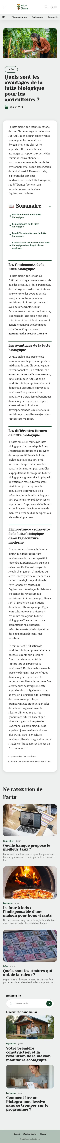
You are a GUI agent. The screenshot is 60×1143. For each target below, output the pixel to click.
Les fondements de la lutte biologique (26, 216)
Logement (7, 903)
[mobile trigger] (5, 7)
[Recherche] (46, 7)
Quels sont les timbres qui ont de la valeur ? (27, 973)
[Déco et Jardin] (22, 7)
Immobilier (8, 841)
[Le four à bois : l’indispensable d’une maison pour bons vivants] (30, 882)
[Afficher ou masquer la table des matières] (46, 206)
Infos (11, 69)
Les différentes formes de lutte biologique (29, 234)
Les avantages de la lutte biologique (25, 225)
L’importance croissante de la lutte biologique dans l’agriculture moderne (31, 245)
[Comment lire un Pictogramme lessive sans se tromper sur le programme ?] (30, 1077)
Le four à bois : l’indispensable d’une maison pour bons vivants (27, 911)
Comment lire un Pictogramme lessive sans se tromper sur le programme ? (27, 1103)
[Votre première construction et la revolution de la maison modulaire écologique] (30, 1027)
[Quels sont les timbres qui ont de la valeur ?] (30, 946)
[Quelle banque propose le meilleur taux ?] (30, 820)
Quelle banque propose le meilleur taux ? (26, 847)
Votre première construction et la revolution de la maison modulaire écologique (28, 1054)
